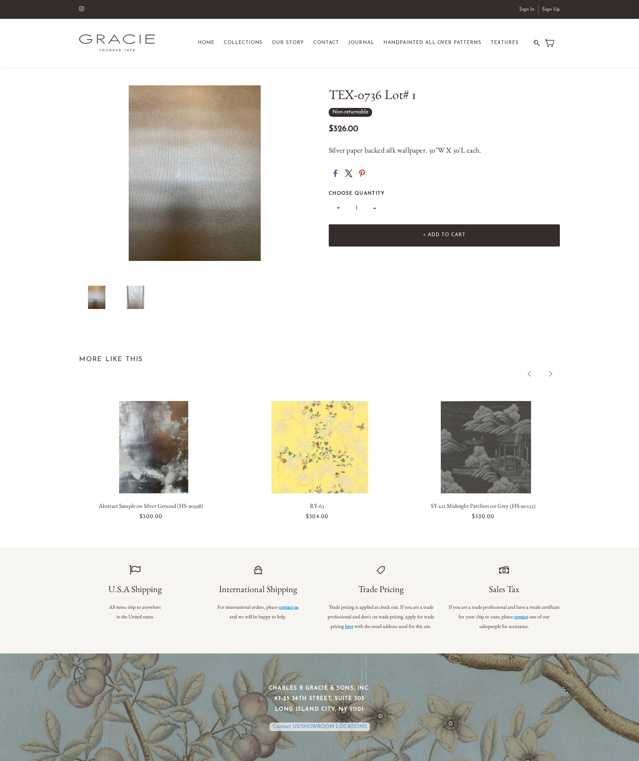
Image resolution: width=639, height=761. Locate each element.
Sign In (526, 9)
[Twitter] (348, 173)
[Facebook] (335, 173)
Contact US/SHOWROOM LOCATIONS (320, 727)
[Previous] (529, 373)
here (349, 626)
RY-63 (317, 506)
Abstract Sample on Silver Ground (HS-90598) (151, 506)
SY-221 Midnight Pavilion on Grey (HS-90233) (483, 506)
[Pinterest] (362, 173)
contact (521, 616)
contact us (288, 607)
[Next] (550, 373)
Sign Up (551, 9)
